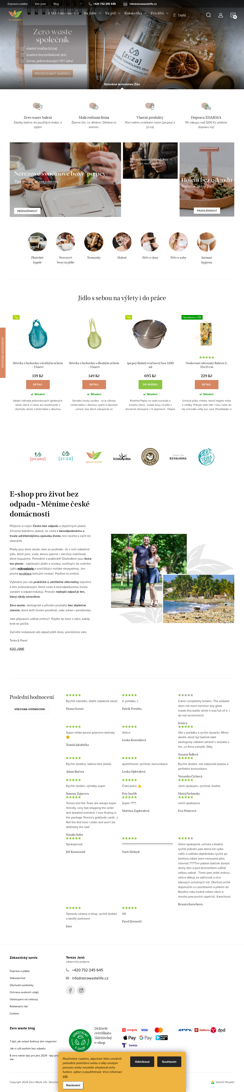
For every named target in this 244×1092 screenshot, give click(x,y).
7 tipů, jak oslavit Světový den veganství (33, 1041)
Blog (56, 4)
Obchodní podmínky (22, 985)
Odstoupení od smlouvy (24, 999)
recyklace (25, 573)
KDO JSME (17, 649)
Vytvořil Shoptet (225, 1082)
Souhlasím (169, 1062)
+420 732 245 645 (87, 970)
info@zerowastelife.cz (90, 978)
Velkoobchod (17, 978)
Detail (38, 384)
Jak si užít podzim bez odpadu (28, 1048)
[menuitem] (64, 13)
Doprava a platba (17, 4)
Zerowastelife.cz (70, 990)
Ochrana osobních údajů (24, 992)
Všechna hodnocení (29, 709)
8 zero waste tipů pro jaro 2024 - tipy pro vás (34, 1057)
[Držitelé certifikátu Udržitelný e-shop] (80, 1040)
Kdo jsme (40, 4)
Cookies (14, 1013)
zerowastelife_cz (81, 990)
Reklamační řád (19, 1006)
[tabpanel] (37, 248)
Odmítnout (142, 1062)
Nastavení (73, 1085)
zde (65, 1076)
